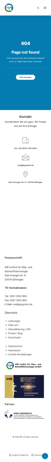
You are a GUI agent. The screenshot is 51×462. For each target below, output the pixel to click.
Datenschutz (15, 346)
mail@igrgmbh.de (22, 304)
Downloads (14, 337)
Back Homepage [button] (25, 77)
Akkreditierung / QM (19, 329)
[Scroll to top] (45, 456)
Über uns (13, 325)
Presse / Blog (15, 333)
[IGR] (9, 8)
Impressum (14, 350)
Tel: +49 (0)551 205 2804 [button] (25, 148)
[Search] (37, 8)
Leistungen (14, 321)
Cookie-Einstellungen (20, 354)
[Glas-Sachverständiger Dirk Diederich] (24, 415)
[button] (45, 8)
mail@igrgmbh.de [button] (26, 165)
